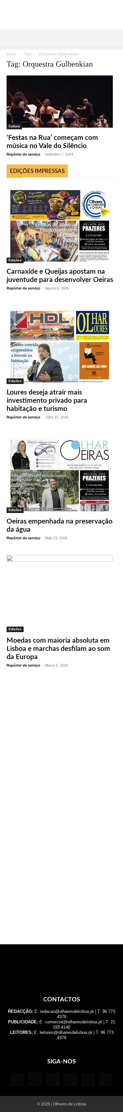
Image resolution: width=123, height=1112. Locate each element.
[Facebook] (17, 1079)
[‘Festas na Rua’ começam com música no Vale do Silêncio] (61, 102)
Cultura (14, 126)
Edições (15, 260)
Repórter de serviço (23, 154)
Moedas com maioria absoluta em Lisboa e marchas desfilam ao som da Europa (58, 648)
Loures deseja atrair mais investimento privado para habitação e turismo (47, 400)
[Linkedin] (52, 1079)
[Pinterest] (70, 1079)
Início (11, 54)
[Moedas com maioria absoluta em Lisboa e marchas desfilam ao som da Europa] (61, 593)
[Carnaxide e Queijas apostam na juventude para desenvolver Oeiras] (61, 223)
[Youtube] (106, 1079)
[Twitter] (88, 1079)
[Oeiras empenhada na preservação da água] (61, 473)
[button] (11, 38)
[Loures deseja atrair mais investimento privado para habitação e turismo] (61, 344)
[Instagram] (35, 1079)
